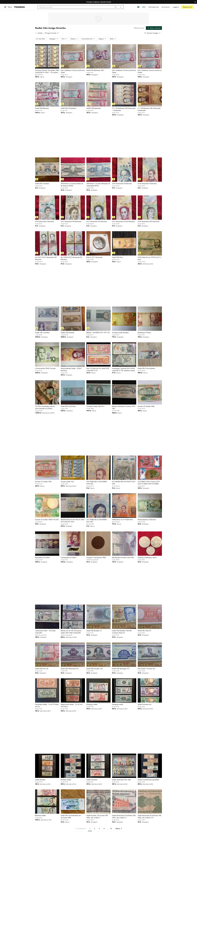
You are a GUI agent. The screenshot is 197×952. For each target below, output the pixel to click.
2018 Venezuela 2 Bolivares (44, 221)
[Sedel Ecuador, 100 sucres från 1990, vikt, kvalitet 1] (98, 801)
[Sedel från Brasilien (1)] (98, 617)
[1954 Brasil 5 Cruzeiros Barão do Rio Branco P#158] (73, 169)
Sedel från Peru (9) (41, 668)
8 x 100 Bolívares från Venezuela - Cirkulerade (149, 109)
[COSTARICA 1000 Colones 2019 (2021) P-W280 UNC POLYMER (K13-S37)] (150, 468)
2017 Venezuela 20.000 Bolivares (123, 221)
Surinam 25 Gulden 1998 (146, 406)
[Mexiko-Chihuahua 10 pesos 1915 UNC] (124, 392)
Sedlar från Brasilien (67, 332)
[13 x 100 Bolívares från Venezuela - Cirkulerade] (124, 94)
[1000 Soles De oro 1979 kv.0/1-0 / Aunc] (150, 243)
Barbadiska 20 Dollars (42, 557)
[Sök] (115, 7)
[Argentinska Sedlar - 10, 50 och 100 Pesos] (73, 690)
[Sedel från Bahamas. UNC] (98, 56)
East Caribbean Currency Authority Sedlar (150, 71)
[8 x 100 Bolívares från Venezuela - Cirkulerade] (150, 94)
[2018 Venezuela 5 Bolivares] (150, 169)
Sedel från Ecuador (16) (94, 668)
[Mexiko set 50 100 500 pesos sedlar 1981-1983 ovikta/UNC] (73, 617)
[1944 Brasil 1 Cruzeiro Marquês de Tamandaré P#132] (98, 169)
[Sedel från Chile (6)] (150, 617)
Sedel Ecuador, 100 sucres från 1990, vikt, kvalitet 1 (97, 816)
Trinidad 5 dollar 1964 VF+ (95, 406)
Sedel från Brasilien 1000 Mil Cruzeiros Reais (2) (121, 632)
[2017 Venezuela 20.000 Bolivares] (124, 207)
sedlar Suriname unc (144, 704)
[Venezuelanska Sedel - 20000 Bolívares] (73, 354)
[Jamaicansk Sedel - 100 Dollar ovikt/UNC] (47, 617)
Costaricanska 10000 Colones (45, 368)
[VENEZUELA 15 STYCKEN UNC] (124, 505)
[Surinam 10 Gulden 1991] (47, 468)
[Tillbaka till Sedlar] (36, 33)
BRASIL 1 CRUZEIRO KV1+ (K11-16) (98, 332)
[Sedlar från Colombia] (47, 318)
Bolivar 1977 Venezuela (94, 257)
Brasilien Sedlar (66, 780)
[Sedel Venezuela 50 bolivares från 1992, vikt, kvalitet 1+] (124, 801)
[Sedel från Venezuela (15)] (73, 655)
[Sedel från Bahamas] (47, 94)
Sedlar (40, 33)
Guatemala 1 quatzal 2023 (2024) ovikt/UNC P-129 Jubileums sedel (123, 369)
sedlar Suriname (91, 780)
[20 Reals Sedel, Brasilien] (124, 318)
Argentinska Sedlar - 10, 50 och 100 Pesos (71, 705)
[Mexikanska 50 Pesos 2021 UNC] (124, 543)
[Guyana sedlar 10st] (73, 468)
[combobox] (78, 7)
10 (111, 828)
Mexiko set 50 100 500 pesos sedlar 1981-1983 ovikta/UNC (71, 632)
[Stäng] (195, 2)
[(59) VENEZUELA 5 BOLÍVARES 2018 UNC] (98, 468)
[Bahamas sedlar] (47, 801)
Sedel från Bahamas (42, 108)
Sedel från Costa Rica (68, 406)
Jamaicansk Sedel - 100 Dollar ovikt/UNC (45, 632)
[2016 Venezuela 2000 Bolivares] (150, 207)
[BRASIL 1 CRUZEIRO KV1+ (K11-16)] (98, 318)
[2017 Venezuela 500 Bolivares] (73, 207)
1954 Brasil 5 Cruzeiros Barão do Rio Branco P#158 (72, 185)
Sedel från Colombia (42, 183)
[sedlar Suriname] (98, 766)
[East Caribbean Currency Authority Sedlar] (150, 56)
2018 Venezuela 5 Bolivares (147, 183)
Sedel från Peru (117, 257)
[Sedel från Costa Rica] (73, 392)
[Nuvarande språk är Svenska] (138, 7)
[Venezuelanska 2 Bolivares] (150, 505)
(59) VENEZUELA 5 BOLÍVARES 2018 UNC (96, 483)
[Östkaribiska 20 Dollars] (73, 543)
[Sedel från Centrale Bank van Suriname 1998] (73, 801)
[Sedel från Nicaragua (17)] (124, 655)
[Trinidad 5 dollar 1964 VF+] (98, 392)
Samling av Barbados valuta (147, 557)
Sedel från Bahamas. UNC (95, 70)
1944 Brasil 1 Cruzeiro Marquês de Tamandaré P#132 (98, 185)
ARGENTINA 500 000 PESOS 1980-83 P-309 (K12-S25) (73, 521)
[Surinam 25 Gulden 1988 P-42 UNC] (47, 505)
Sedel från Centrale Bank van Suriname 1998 (71, 816)
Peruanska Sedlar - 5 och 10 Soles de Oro (47, 705)
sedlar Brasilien (40, 780)
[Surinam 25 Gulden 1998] (150, 392)
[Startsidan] (19, 7)
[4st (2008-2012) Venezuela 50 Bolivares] (73, 243)
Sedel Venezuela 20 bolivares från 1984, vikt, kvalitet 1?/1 (149, 816)
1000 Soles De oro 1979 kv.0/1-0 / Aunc (149, 258)
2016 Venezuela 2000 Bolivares (148, 221)
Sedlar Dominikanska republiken (148, 780)
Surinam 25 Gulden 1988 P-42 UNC (47, 519)
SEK (143, 7)
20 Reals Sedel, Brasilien (120, 332)
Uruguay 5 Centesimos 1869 (96, 557)
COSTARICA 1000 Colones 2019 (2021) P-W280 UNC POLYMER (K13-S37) (149, 483)
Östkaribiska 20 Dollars (68, 557)
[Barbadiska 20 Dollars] (47, 543)
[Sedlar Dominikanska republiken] (150, 766)
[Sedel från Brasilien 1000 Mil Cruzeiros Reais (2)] (124, 617)
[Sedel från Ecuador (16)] (98, 655)
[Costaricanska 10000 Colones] (47, 354)
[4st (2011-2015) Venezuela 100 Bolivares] (47, 243)
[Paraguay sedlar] (98, 690)
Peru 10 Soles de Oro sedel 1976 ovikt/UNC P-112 (97, 369)
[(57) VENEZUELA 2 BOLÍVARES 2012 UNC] (98, 505)
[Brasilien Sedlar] (73, 766)
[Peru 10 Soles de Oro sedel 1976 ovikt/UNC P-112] (98, 354)
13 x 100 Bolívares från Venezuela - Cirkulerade (123, 109)
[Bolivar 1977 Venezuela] (98, 243)
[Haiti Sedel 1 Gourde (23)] (150, 655)
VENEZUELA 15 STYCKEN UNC (122, 519)
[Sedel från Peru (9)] (47, 655)
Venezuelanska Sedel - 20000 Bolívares (71, 369)
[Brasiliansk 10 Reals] (150, 318)
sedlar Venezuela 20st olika (121, 780)
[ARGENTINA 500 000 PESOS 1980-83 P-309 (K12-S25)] (73, 505)
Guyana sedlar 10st (67, 481)
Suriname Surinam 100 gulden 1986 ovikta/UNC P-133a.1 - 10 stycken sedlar (47, 71)
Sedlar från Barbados (93, 108)
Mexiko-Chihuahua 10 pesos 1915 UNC (123, 407)
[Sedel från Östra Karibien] (150, 354)
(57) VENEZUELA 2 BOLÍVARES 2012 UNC (96, 521)
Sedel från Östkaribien (68, 108)
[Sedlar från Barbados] (98, 94)
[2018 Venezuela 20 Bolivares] (124, 169)
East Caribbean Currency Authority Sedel (73, 71)
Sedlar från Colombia (42, 332)
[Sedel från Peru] (124, 243)
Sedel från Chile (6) (144, 631)
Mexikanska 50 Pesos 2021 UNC (123, 557)
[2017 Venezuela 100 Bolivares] (98, 207)
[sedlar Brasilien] (47, 766)
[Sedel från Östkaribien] (73, 94)
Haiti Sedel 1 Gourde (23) (146, 668)
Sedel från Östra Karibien (146, 368)
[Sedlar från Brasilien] (73, 318)
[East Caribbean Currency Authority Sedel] (73, 56)
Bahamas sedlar (40, 815)
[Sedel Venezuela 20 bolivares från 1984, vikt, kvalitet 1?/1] (150, 801)
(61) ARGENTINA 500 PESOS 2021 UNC (123, 483)
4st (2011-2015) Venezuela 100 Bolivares (46, 258)
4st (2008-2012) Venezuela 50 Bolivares (71, 258)
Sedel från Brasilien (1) (94, 631)
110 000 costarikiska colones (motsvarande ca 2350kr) (45, 407)
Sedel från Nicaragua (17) (121, 668)
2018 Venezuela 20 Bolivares (122, 183)
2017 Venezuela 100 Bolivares (96, 221)
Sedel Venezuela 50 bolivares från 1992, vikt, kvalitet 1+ (124, 816)
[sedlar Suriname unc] (150, 690)
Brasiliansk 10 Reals (144, 332)
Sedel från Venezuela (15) (70, 668)
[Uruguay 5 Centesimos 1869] (98, 543)
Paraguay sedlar (91, 704)
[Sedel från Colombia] (47, 169)
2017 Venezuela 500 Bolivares (71, 221)
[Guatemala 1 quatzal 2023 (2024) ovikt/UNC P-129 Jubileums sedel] (124, 354)
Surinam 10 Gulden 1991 (43, 481)
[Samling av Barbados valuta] (150, 543)
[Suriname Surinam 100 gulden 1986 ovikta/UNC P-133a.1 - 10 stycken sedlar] (47, 56)
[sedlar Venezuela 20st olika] (124, 766)
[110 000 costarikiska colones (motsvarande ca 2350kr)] (47, 392)
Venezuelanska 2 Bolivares (147, 519)
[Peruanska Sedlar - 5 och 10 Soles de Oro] (47, 690)
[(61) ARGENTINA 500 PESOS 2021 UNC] (124, 468)
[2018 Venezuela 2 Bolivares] (47, 207)
